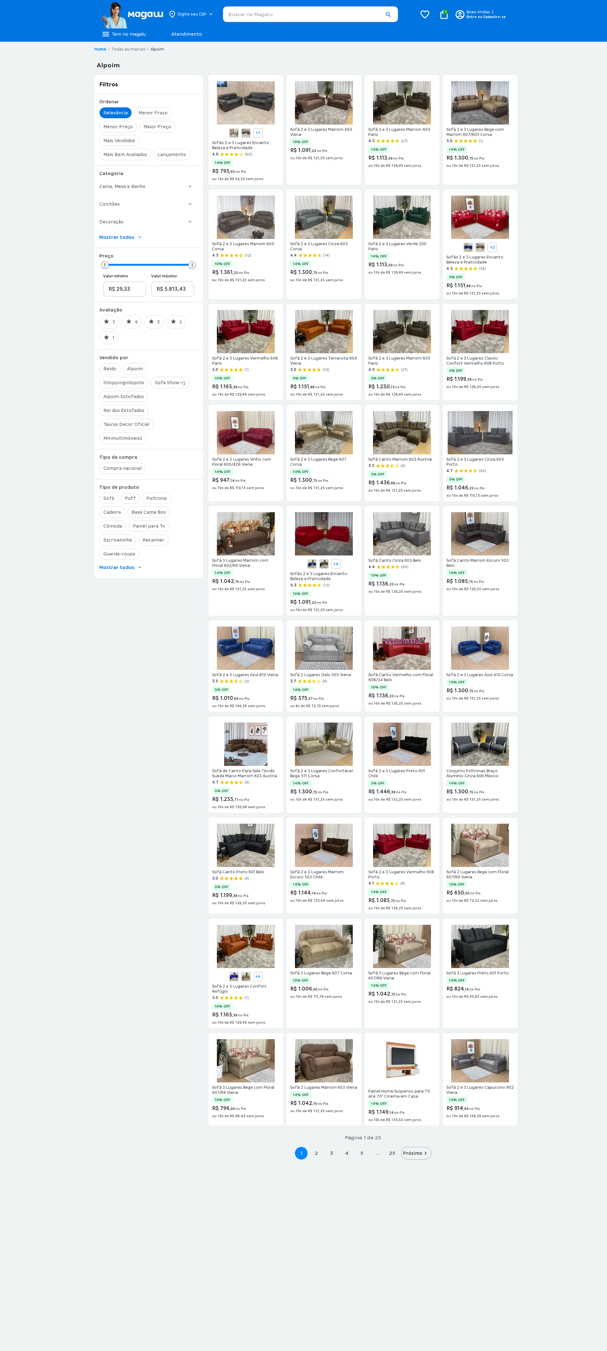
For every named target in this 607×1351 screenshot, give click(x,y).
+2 (492, 247)
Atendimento (186, 34)
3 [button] (331, 1153)
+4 (336, 564)
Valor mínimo (115, 276)
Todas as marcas (128, 49)
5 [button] (361, 1153)
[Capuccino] (324, 564)
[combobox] (310, 14)
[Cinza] (246, 133)
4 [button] (346, 1153)
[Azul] (468, 247)
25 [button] (392, 1153)
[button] (388, 14)
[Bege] (234, 133)
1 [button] (301, 1153)
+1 (257, 133)
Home (100, 49)
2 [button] (316, 1153)
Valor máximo (164, 276)
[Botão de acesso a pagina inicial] (132, 14)
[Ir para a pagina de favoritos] (425, 14)
